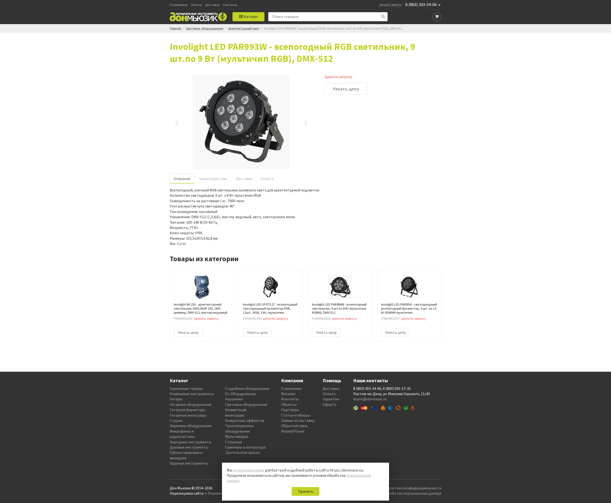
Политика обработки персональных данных (403, 493)
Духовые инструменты (189, 447)
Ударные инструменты (189, 463)
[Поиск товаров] (383, 16)
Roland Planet (293, 431)
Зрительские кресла (242, 452)
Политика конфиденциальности (413, 488)
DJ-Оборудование (240, 393)
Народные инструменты (190, 441)
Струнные (233, 441)
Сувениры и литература (245, 447)
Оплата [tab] (267, 178)
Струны (176, 420)
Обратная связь (294, 425)
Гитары (176, 399)
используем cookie (248, 470)
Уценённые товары (186, 388)
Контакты (230, 5)
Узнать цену (346, 89)
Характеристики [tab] (213, 178)
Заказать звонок (390, 4)
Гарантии (331, 399)
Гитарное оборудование (190, 404)
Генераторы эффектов (244, 420)
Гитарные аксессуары (188, 415)
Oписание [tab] (182, 178)
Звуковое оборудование (191, 425)
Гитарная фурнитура (187, 409)
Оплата (196, 5)
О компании (179, 5)
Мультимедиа (236, 436)
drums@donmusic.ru (370, 399)
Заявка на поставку (297, 420)
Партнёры (290, 409)
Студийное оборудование (247, 388)
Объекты (288, 404)
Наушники (233, 399)
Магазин (288, 393)
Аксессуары (234, 415)
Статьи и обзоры (295, 415)
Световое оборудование (246, 404)
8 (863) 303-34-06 (421, 4)
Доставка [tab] (244, 178)
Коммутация (235, 409)
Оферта (329, 404)
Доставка (212, 5)
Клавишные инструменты (192, 393)
